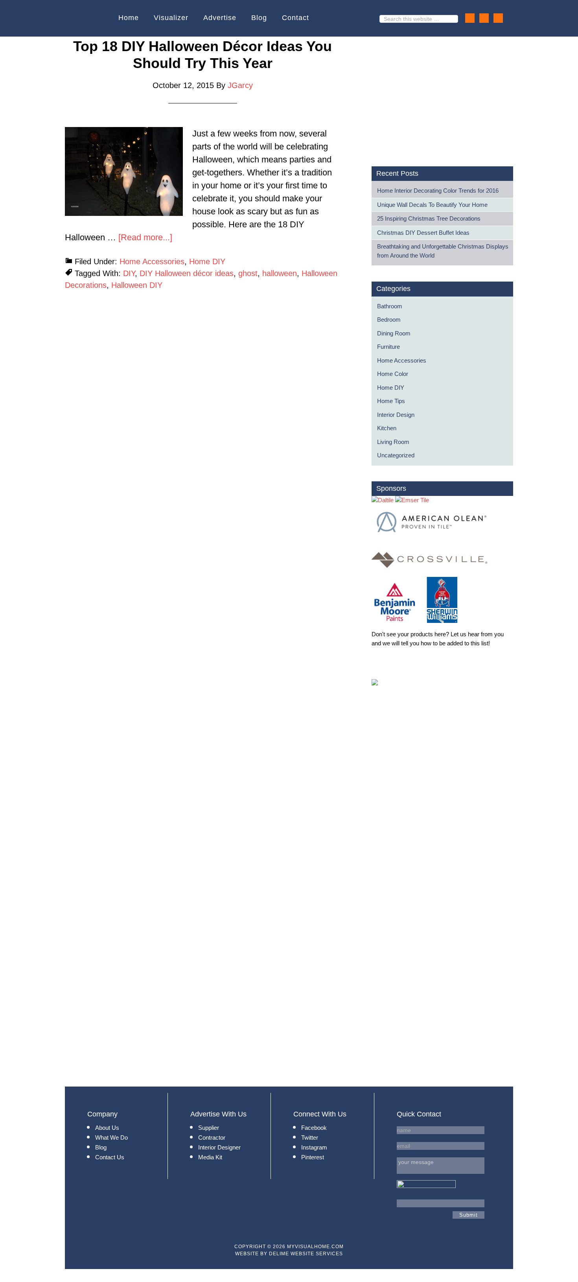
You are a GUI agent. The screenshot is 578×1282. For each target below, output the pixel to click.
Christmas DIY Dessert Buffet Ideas (423, 232)
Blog (101, 1147)
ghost (248, 273)
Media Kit (210, 1157)
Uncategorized (395, 455)
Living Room (393, 441)
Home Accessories (152, 261)
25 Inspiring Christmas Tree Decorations (428, 218)
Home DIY (207, 261)
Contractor (211, 1137)
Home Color (392, 373)
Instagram (314, 1147)
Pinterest (312, 1157)
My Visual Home (90, 18)
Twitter (309, 1137)
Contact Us (109, 1157)
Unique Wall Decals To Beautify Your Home (432, 204)
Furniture (388, 346)
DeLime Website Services (306, 1253)
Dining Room (393, 333)
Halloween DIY (136, 285)
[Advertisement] (438, 93)
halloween (279, 273)
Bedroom (389, 319)
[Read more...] (145, 237)
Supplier (208, 1127)
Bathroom (389, 306)
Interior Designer (219, 1147)
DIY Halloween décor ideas (187, 273)
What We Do (111, 1137)
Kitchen (386, 428)
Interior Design (395, 414)
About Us (107, 1127)
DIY (129, 273)
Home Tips (391, 401)
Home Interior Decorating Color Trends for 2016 (438, 190)
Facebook (314, 1127)
